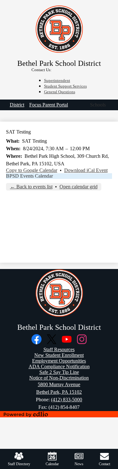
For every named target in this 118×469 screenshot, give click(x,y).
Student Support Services (65, 86)
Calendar (52, 464)
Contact (104, 464)
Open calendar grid (78, 186)
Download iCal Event (86, 170)
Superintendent (57, 80)
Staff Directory (19, 464)
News (79, 464)
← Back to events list (31, 186)
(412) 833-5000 (66, 399)
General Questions (59, 92)
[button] (97, 105)
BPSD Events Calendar (29, 176)
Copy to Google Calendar (31, 170)
